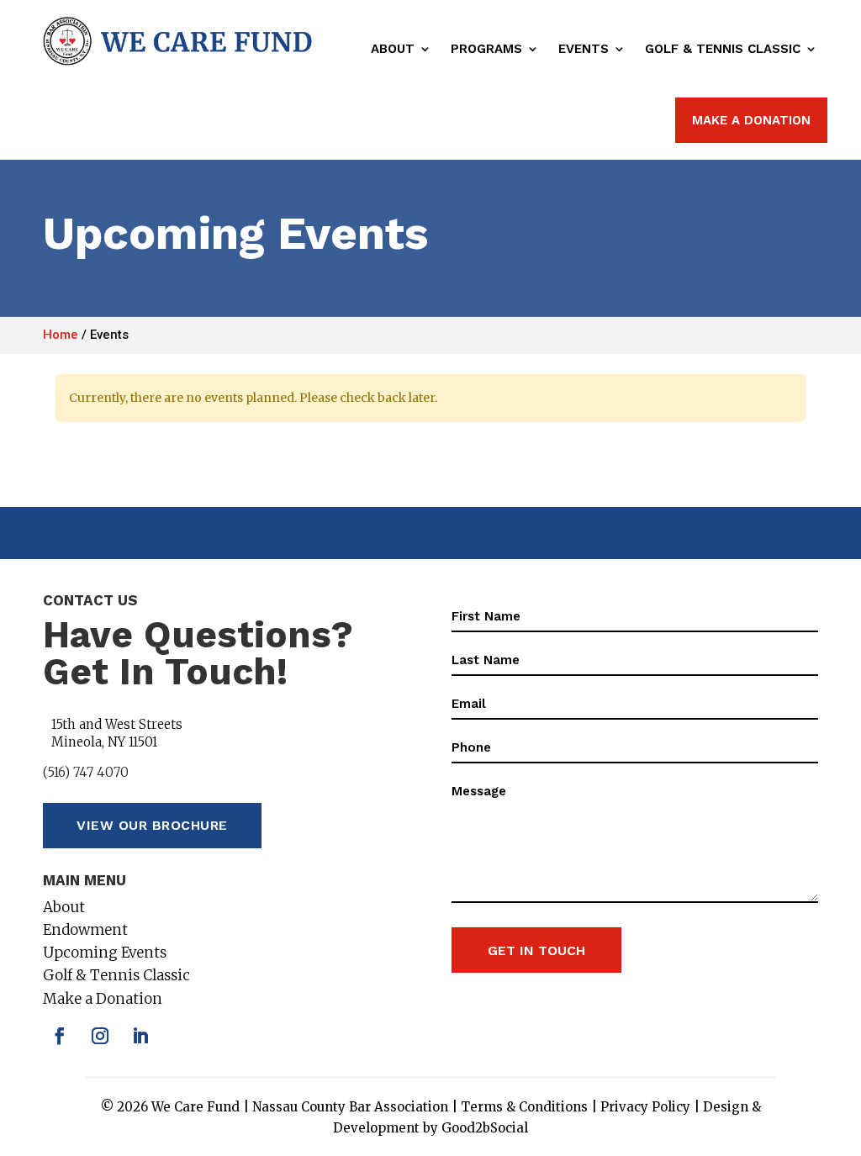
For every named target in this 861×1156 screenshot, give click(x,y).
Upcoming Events (104, 952)
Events (583, 48)
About (393, 48)
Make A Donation (751, 120)
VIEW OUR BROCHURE (152, 825)
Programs (486, 48)
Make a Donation (102, 999)
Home (60, 334)
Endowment (85, 930)
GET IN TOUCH (536, 950)
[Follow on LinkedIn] (140, 1036)
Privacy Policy (645, 1107)
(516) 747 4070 (86, 772)
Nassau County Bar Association (350, 1107)
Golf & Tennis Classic (722, 48)
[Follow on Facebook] (60, 1036)
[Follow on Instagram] (100, 1036)
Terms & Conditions (524, 1107)
